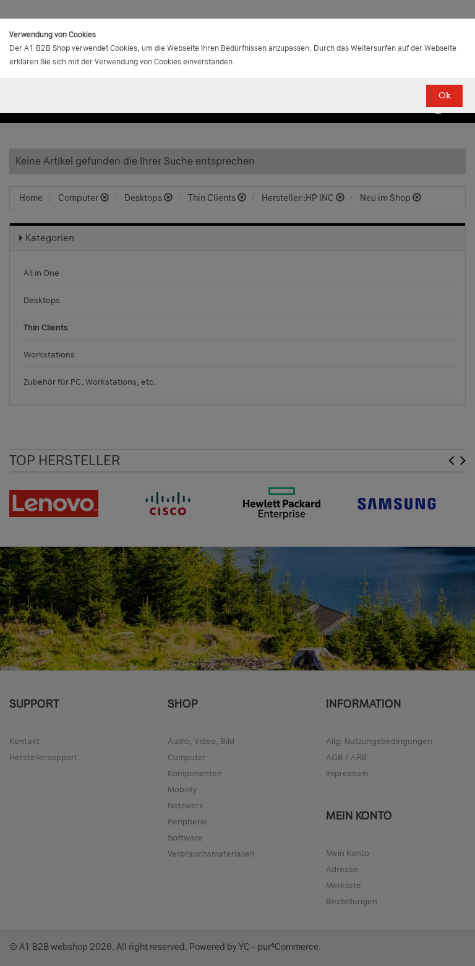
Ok (444, 95)
